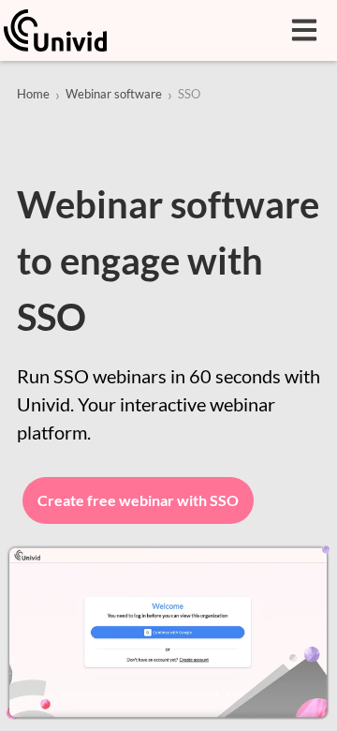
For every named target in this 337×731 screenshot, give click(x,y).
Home (33, 93)
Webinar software (114, 93)
